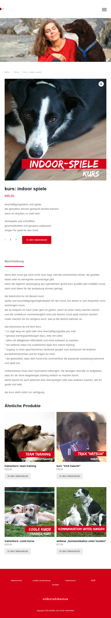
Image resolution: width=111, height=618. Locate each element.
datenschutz (17, 580)
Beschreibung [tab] (14, 261)
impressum (72, 580)
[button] (101, 84)
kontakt (55, 584)
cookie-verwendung (41, 580)
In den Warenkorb (36, 239)
